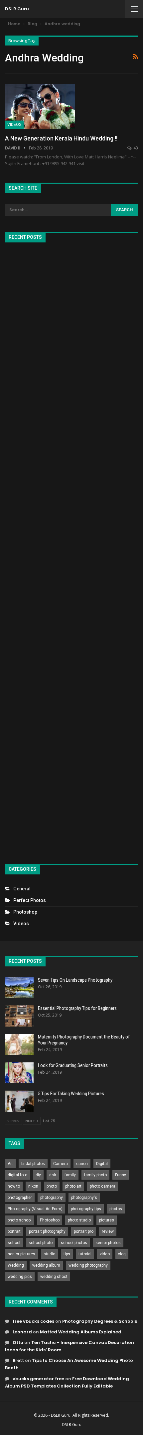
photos (115, 1209)
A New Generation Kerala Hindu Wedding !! (61, 138)
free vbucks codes (33, 1321)
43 (135, 148)
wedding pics (20, 1276)
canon (82, 1163)
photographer (20, 1197)
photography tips (86, 1209)
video (105, 1254)
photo (52, 1186)
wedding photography (88, 1265)
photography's (84, 1197)
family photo (95, 1175)
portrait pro (83, 1231)
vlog (122, 1254)
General (22, 888)
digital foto (17, 1175)
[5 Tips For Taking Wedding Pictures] (19, 1101)
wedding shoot (54, 1276)
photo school (20, 1220)
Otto (18, 1342)
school (14, 1242)
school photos (74, 1242)
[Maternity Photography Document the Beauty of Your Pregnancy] (19, 1044)
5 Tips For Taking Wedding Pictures (71, 1094)
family (70, 1175)
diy (38, 1175)
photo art (73, 1186)
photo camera (102, 1186)
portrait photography (47, 1231)
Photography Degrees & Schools (99, 1321)
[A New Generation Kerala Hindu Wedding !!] (40, 106)
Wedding (16, 1265)
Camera (60, 1163)
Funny (120, 1175)
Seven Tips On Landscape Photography (75, 980)
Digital (102, 1163)
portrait (14, 1231)
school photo (41, 1242)
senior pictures (21, 1254)
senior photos (108, 1242)
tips (67, 1254)
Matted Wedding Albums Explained (80, 1332)
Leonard (22, 1332)
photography (51, 1197)
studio (49, 1254)
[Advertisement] (71, 550)
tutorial (84, 1254)
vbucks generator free (38, 1379)
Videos (14, 124)
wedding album (46, 1265)
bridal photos (33, 1163)
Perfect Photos (29, 900)
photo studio (79, 1220)
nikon (33, 1186)
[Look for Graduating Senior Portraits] (19, 1073)
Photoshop (25, 912)
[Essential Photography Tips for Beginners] (19, 1016)
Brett (18, 1360)
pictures (106, 1220)
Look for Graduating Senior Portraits (73, 1065)
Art (10, 1163)
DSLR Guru (17, 9)
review (108, 1231)
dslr (52, 1175)
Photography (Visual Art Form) (35, 1209)
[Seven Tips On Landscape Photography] (19, 987)
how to (14, 1186)
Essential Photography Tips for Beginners (77, 1008)
